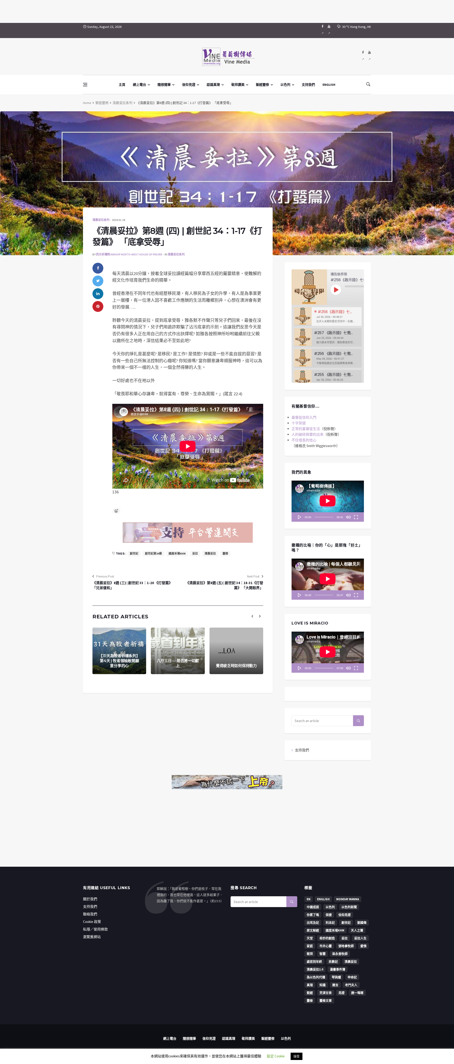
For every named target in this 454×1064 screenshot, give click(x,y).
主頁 (122, 84)
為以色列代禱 (316, 977)
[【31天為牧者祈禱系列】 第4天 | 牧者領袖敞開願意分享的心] (119, 651)
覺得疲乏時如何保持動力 (236, 665)
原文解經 (313, 930)
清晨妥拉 (210, 553)
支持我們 (308, 84)
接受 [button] (296, 1056)
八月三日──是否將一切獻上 (178, 663)
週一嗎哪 (357, 993)
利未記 (330, 923)
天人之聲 (357, 930)
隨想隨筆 (164, 84)
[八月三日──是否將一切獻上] (178, 651)
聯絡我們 (90, 914)
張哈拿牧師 (346, 946)
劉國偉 (362, 923)
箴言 (335, 985)
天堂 (310, 938)
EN (308, 899)
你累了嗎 (313, 915)
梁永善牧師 (340, 954)
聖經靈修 (262, 84)
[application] (328, 501)
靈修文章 (325, 1001)
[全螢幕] (356, 517)
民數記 (333, 962)
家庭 (310, 946)
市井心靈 (325, 946)
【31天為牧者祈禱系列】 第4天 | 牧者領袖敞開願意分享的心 (119, 661)
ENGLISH (329, 84)
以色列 (285, 84)
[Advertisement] (227, 10)
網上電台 (139, 84)
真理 (310, 985)
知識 (322, 985)
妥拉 (195, 553)
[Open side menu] (85, 84)
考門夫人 (351, 985)
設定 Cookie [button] (276, 1056)
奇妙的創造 (327, 938)
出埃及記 (313, 923)
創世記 (134, 553)
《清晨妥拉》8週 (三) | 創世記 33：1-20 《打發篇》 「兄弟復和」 (132, 585)
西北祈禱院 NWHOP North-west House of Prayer (129, 254)
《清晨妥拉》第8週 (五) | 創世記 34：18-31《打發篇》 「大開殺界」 (224, 585)
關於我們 (90, 899)
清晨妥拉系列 (122, 103)
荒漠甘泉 (325, 993)
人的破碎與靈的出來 (307, 434)
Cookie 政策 (92, 921)
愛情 (363, 946)
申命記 (352, 977)
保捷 (329, 915)
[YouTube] (329, 30)
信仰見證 (188, 84)
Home (87, 103)
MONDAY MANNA (347, 899)
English (323, 899)
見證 (341, 993)
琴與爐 (336, 977)
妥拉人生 (360, 938)
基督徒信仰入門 (304, 417)
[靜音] (348, 517)
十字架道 (299, 423)
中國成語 (313, 907)
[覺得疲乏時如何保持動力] (236, 651)
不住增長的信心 (304, 440)
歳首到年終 (314, 962)
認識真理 (213, 84)
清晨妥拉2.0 (315, 969)
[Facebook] (322, 30)
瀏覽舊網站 (92, 937)
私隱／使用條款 (95, 929)
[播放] (299, 517)
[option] (328, 316)
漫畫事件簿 (337, 969)
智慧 (322, 954)
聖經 (310, 993)
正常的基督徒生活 (306, 428)
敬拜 (310, 954)
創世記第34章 (153, 553)
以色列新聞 (349, 907)
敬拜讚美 (237, 84)
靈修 (225, 553)
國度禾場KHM (177, 553)
